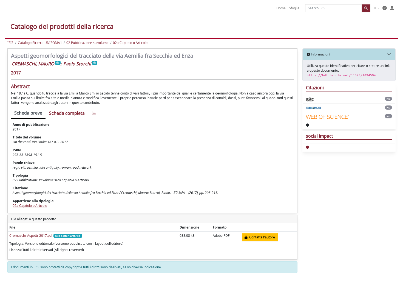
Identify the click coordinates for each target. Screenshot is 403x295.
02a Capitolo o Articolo (130, 42)
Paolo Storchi (77, 64)
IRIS (10, 42)
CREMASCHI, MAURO (33, 64)
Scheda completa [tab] (67, 113)
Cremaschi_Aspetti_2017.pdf (31, 235)
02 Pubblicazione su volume (87, 42)
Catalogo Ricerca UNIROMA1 (40, 42)
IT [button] (375, 8)
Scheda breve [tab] (28, 113)
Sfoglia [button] (294, 8)
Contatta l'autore (261, 237)
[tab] (94, 113)
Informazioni (320, 54)
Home (281, 8)
